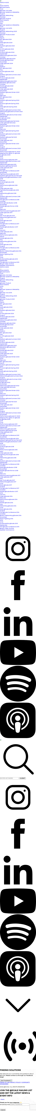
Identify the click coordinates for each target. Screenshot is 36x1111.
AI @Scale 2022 (5, 118)
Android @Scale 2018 (7, 182)
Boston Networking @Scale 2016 (10, 251)
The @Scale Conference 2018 (9, 199)
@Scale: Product (5, 18)
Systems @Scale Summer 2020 (10, 148)
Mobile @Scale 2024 (6, 60)
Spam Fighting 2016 (6, 254)
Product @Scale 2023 (7, 78)
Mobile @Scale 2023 (6, 86)
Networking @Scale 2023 (8, 81)
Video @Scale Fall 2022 (7, 123)
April (1, 102)
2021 (1, 127)
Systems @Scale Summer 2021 (10, 134)
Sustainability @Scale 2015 (9, 259)
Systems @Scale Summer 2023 (10, 74)
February (3, 95)
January (2, 180)
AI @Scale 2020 (5, 155)
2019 (1, 156)
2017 (1, 207)
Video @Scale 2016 (6, 231)
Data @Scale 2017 (6, 220)
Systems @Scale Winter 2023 (9, 92)
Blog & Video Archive (7, 264)
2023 (1, 65)
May (1, 23)
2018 (1, 179)
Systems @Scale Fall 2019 (8, 166)
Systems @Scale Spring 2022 (9, 100)
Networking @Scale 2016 (8, 241)
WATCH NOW (4, 2)
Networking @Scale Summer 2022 (11, 111)
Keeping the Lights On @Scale (10, 153)
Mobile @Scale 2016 (6, 238)
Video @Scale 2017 (6, 212)
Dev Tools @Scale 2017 (7, 215)
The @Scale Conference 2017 (9, 223)
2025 (1, 21)
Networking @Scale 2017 (8, 217)
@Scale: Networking (6, 15)
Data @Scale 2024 (6, 42)
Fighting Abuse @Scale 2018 (9, 190)
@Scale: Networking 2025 (8, 31)
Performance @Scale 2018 (8, 185)
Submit (3, 1110)
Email (5, 1104)
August (2, 13)
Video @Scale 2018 (6, 188)
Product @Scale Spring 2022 (9, 103)
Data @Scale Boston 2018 (8, 203)
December (3, 90)
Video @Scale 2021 (6, 140)
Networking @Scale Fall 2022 (9, 121)
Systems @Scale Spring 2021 (9, 131)
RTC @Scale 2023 (6, 68)
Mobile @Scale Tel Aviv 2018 (9, 206)
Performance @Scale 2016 (8, 235)
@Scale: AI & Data (6, 10)
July (1, 47)
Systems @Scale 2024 (7, 46)
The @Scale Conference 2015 (9, 262)
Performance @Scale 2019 (8, 159)
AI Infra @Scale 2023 (7, 71)
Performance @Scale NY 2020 (10, 151)
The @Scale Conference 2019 (9, 171)
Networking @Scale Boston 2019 (10, 177)
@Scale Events (5, 7)
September (3, 54)
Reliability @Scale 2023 (7, 82)
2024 (1, 36)
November (3, 62)
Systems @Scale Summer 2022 (10, 110)
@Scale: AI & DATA (6, 28)
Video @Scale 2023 (6, 89)
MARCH (2, 66)
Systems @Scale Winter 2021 (9, 143)
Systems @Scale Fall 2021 (8, 137)
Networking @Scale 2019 (8, 164)
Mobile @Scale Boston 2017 (9, 227)
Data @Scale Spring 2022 (8, 106)
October (3, 17)
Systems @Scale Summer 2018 (10, 196)
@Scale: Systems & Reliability (9, 12)
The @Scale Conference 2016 (9, 247)
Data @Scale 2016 (6, 244)
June (1, 9)
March (2, 38)
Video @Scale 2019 (6, 167)
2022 (1, 94)
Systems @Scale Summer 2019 (10, 161)
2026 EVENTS (4, 5)
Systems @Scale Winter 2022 (9, 126)
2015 (1, 256)
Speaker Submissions (7, 265)
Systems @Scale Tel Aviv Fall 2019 (11, 175)
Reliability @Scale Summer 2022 (10, 114)
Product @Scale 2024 (7, 52)
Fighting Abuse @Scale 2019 (9, 174)
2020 (1, 145)
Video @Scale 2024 (6, 63)
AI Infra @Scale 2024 (7, 49)
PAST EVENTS (4, 20)
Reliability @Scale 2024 (7, 58)
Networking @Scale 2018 (8, 193)
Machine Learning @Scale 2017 (10, 211)
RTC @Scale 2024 (6, 39)
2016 (1, 228)
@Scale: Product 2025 (7, 34)
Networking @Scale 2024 (8, 55)
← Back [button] (2, 1099)
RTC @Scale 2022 (6, 97)
